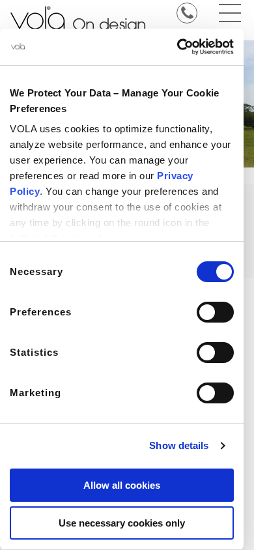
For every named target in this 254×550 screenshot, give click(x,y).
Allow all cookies (121, 485)
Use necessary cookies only (122, 522)
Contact (186, 30)
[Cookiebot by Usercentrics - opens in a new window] (177, 46)
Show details (178, 445)
